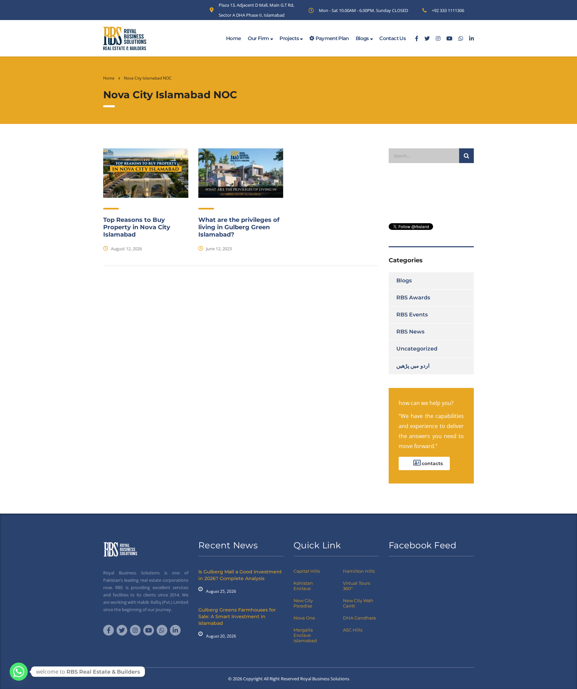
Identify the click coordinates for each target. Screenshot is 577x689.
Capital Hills (307, 571)
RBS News (410, 331)
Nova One (304, 618)
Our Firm (259, 38)
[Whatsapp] (19, 672)
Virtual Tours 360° (356, 585)
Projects (289, 38)
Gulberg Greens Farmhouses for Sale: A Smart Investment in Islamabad (237, 616)
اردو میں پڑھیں (412, 366)
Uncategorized (416, 349)
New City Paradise (303, 603)
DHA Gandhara (359, 618)
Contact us (392, 38)
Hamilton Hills (359, 571)
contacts (431, 463)
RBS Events (412, 314)
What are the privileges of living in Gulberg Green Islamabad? (238, 227)
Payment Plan (331, 38)
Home (233, 38)
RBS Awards (413, 297)
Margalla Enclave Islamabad (305, 635)
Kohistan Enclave (303, 585)
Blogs (363, 38)
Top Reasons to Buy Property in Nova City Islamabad (136, 227)
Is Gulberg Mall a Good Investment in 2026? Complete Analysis (240, 575)
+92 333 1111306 (448, 10)
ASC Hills (352, 630)
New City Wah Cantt (358, 603)
